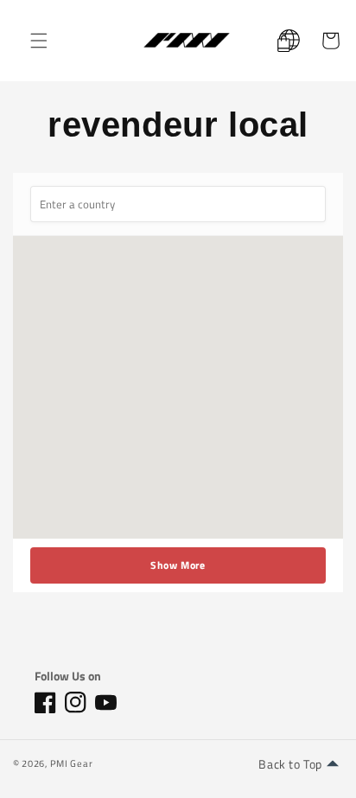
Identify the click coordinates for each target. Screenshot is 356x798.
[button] (39, 41)
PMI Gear (71, 763)
